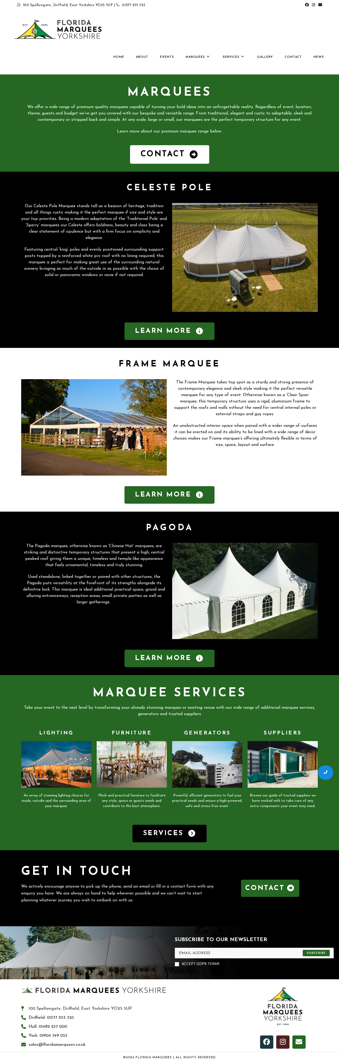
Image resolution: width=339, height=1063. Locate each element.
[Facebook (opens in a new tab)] (307, 5)
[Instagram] (282, 1042)
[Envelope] (299, 1042)
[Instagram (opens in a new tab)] (313, 5)
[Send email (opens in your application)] (319, 5)
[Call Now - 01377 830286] (325, 772)
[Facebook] (266, 1042)
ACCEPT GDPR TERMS (201, 964)
